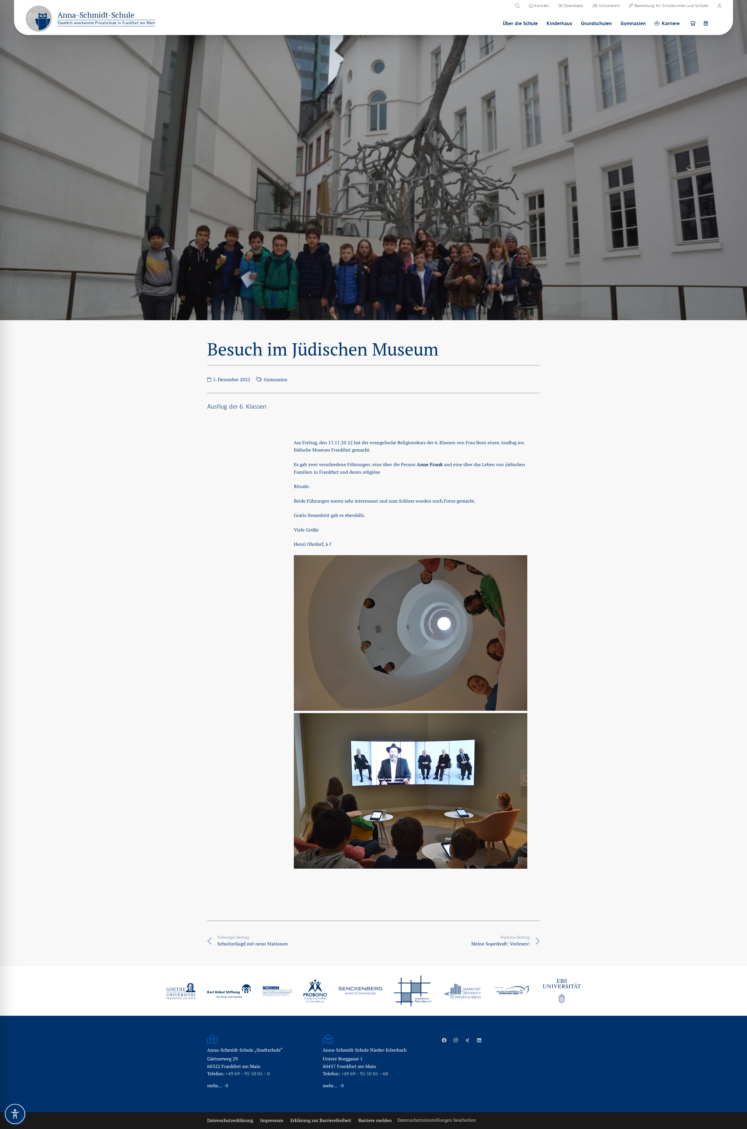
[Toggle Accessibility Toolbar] (15, 1114)
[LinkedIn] (479, 1040)
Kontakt (541, 5)
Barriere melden (375, 1120)
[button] (517, 6)
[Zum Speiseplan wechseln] (694, 23)
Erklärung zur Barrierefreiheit (320, 1120)
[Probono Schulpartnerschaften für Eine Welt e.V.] (315, 991)
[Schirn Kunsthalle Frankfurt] (277, 991)
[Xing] (467, 1040)
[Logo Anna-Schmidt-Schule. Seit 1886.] (39, 19)
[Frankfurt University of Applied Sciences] (462, 991)
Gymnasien (275, 380)
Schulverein (609, 5)
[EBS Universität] (562, 991)
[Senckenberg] (360, 991)
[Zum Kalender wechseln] (707, 23)
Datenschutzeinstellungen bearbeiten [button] (436, 1120)
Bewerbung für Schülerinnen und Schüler (670, 5)
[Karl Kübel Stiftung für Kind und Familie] (229, 991)
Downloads (573, 5)
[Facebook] (444, 1040)
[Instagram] (456, 1040)
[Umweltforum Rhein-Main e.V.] (413, 990)
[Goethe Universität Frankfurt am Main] (181, 991)
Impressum (271, 1120)
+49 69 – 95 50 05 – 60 (364, 1074)
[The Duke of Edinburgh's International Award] (512, 991)
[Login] (719, 5)
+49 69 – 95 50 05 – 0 (248, 1074)
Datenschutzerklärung (230, 1120)
